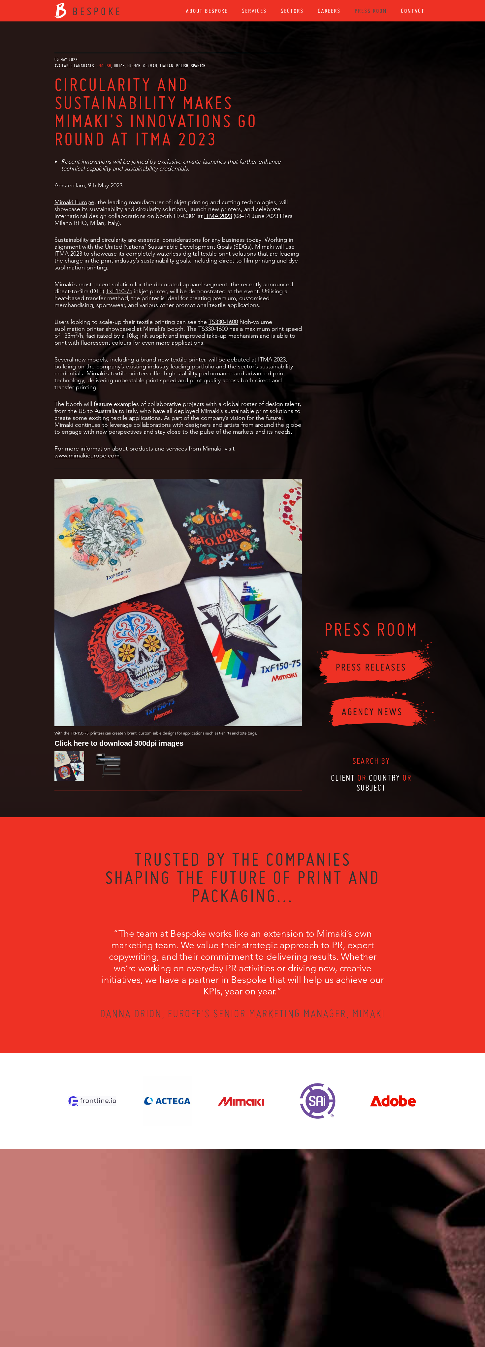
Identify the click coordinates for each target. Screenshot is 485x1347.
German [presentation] (150, 65)
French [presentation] (134, 65)
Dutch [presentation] (119, 65)
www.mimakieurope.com (86, 455)
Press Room (371, 10)
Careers (329, 10)
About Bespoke (207, 10)
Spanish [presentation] (198, 65)
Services (254, 10)
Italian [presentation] (167, 65)
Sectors (292, 10)
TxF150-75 (119, 291)
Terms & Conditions (255, 1311)
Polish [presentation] (182, 65)
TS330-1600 (223, 322)
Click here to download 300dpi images (118, 743)
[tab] (105, 66)
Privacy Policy (225, 1311)
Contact (413, 10)
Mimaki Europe (74, 202)
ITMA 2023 (218, 216)
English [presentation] (104, 65)
